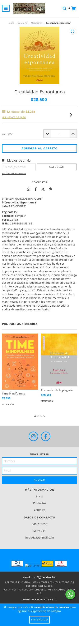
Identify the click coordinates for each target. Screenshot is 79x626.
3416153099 (39, 524)
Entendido (39, 619)
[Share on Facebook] (36, 189)
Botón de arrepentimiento (39, 599)
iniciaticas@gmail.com (39, 537)
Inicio (11, 22)
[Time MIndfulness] (20, 362)
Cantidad (7, 133)
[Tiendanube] (39, 578)
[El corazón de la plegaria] (59, 360)
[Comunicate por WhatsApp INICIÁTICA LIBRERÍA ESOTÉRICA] (70, 594)
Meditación (36, 22)
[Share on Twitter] (43, 189)
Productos (39, 503)
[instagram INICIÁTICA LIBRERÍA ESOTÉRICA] (33, 436)
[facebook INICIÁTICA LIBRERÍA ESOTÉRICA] (45, 436)
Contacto (39, 510)
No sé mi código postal (14, 173)
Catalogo (22, 22)
